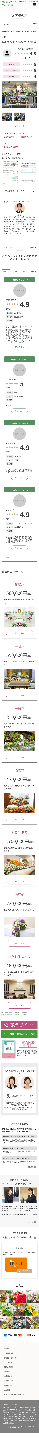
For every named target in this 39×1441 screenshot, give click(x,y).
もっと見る (6, 558)
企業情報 (5, 1404)
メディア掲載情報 (19, 1123)
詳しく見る (19, 347)
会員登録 (7, 1371)
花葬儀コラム (9, 1381)
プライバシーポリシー (17, 1404)
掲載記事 (30, 1167)
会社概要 (7, 1390)
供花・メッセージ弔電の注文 (14, 1394)
